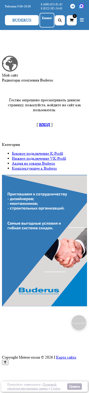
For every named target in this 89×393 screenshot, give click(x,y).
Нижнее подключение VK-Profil (39, 158)
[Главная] (10, 70)
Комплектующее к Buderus (34, 168)
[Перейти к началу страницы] (5, 362)
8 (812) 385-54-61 (52, 8)
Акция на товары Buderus (33, 163)
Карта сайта (66, 357)
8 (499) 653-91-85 (52, 4)
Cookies (56, 388)
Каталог (47, 18)
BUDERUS (21, 20)
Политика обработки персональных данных (60, 369)
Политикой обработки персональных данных (31, 386)
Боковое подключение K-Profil (37, 153)
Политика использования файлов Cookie (62, 379)
